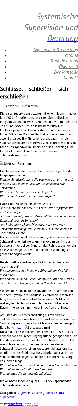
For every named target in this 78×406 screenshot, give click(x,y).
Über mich (68, 66)
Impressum (34, 405)
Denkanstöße (66, 72)
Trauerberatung (64, 61)
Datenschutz (25, 405)
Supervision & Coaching (55, 49)
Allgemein (24, 393)
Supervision (8, 397)
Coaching (38, 393)
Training (70, 55)
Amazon (17, 327)
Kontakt (71, 77)
